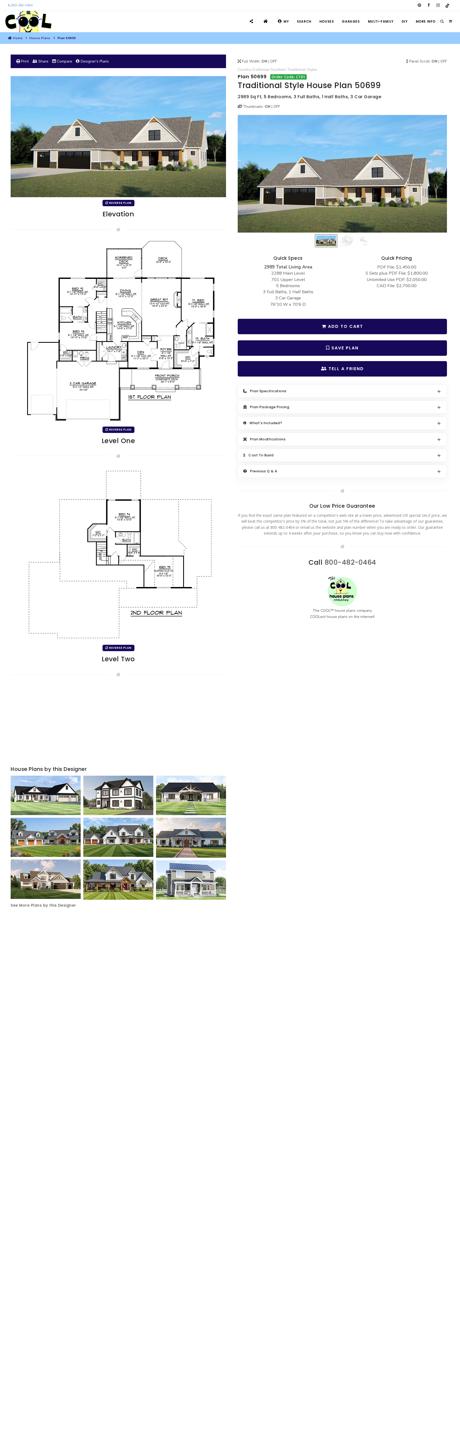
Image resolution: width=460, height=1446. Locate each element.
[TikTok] (447, 5)
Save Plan (344, 348)
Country (244, 69)
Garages (351, 21)
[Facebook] (428, 5)
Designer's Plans (94, 61)
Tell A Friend (345, 369)
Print (24, 61)
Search (304, 21)
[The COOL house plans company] (342, 591)
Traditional (297, 69)
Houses (326, 21)
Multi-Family (381, 21)
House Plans (40, 38)
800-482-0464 (21, 5)
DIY (405, 21)
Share (42, 61)
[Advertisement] (118, 722)
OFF (273, 61)
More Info (426, 21)
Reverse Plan (120, 203)
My (286, 21)
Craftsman (261, 69)
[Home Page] (266, 21)
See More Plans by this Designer (43, 905)
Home (17, 38)
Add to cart (344, 326)
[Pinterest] (419, 5)
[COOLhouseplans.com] (28, 21)
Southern (278, 69)
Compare (64, 61)
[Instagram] (438, 5)
